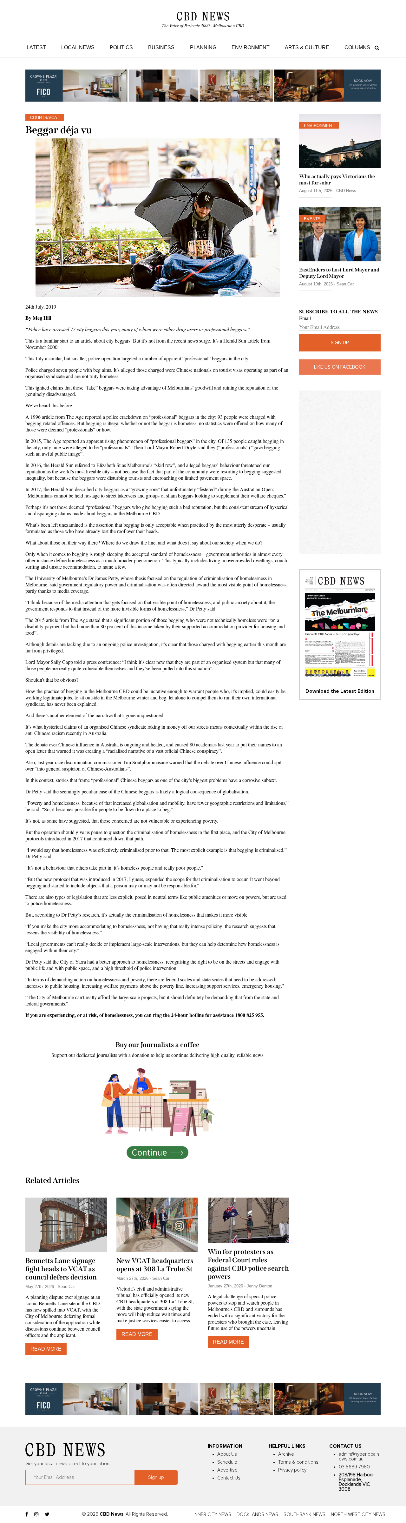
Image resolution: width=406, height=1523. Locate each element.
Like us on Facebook (339, 367)
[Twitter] (47, 1514)
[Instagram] (36, 1514)
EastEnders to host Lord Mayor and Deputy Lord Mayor (339, 273)
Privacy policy (292, 1470)
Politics (121, 47)
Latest (36, 47)
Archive (286, 1454)
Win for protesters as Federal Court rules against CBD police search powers (248, 1264)
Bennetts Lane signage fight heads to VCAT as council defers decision (61, 1269)
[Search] (375, 47)
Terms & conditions (298, 1462)
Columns (357, 47)
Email (305, 318)
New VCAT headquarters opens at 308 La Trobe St (154, 1265)
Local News (78, 47)
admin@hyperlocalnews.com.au (359, 1456)
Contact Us (228, 1478)
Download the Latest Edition (339, 691)
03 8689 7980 (354, 1467)
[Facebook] (26, 1514)
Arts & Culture (307, 47)
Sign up (340, 342)
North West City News (358, 1514)
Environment (251, 47)
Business (161, 47)
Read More (46, 1349)
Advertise (227, 1470)
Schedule (227, 1462)
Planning (203, 47)
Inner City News (212, 1514)
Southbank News (304, 1514)
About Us (227, 1454)
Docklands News (257, 1514)
